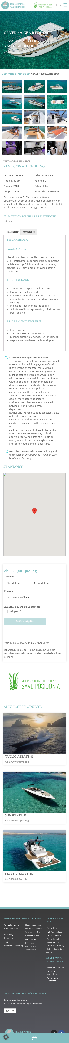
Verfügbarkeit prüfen (25, 621)
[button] (6, 1037)
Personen (9, 591)
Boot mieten (9, 73)
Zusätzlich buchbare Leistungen (22, 606)
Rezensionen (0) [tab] (28, 232)
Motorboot (24, 73)
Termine (9, 576)
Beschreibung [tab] (13, 232)
